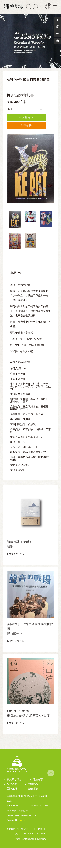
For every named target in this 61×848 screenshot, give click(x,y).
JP (35, 7)
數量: (10, 109)
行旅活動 (12, 784)
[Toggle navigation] (55, 6)
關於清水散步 (14, 779)
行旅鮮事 (38, 779)
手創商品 (33, 784)
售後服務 (33, 788)
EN (29, 7)
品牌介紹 (12, 788)
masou (22, 820)
